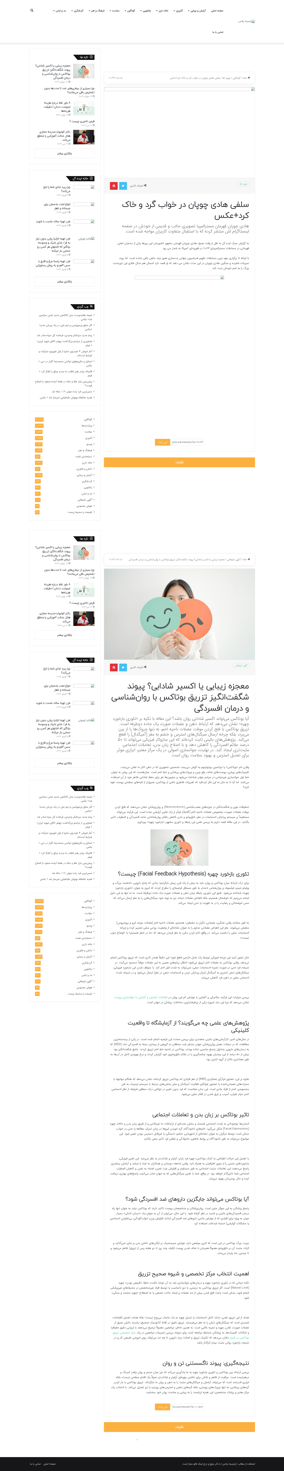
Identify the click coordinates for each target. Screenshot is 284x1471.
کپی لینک (162, 442)
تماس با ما (218, 32)
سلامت (115, 11)
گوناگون (131, 11)
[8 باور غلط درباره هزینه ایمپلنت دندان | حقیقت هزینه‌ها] (83, 108)
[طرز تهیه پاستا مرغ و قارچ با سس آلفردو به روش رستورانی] (83, 266)
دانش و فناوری (84, 469)
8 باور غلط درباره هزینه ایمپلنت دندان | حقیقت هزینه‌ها (57, 107)
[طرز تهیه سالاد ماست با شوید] (83, 227)
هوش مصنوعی (84, 506)
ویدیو (89, 444)
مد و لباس (61, 11)
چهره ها (226, 78)
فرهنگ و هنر (97, 11)
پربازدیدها (87, 426)
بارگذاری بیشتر (64, 154)
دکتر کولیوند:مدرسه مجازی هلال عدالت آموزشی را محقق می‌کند (53, 136)
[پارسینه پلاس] (246, 21)
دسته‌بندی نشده (84, 457)
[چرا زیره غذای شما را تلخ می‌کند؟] (83, 192)
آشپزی (179, 11)
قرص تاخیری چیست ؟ (81, 121)
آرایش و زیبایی (198, 11)
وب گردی (82, 307)
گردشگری (78, 11)
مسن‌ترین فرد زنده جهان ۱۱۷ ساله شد (72, 392)
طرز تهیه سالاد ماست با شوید (53, 221)
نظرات (179, 462)
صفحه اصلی (217, 11)
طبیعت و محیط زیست (80, 512)
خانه (245, 78)
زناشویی (147, 11)
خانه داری (163, 11)
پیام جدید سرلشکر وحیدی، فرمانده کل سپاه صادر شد (64, 335)
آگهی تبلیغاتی (85, 500)
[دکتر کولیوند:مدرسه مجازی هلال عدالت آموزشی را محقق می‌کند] (83, 137)
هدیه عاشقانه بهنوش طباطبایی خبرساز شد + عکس (66, 398)
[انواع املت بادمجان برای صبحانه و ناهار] (83, 209)
